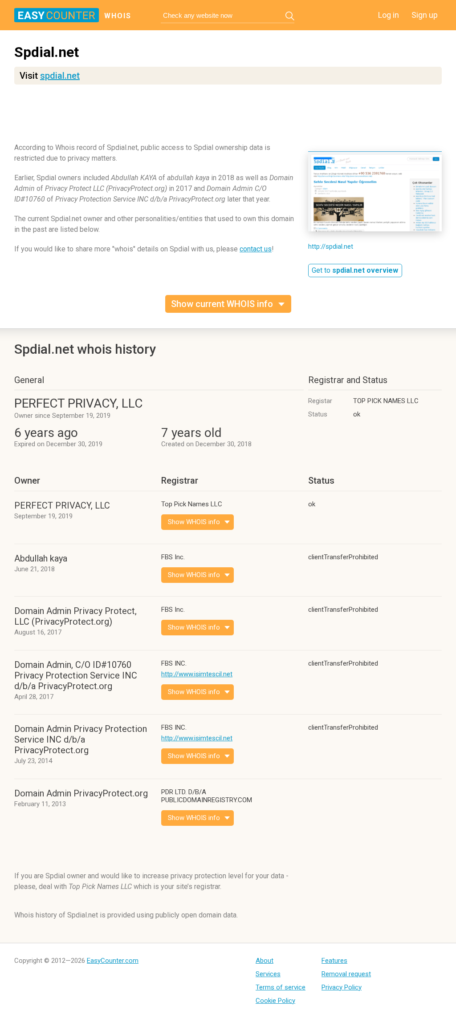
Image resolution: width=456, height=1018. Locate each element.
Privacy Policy (342, 987)
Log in (388, 15)
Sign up (424, 15)
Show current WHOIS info (222, 304)
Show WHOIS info (194, 522)
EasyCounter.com (112, 961)
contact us (256, 249)
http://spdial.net (330, 246)
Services (268, 974)
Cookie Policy (275, 1001)
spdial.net (60, 75)
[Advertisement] (228, 118)
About (264, 961)
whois (117, 16)
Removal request (346, 974)
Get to (355, 270)
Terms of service (280, 987)
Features (334, 961)
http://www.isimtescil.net (196, 674)
